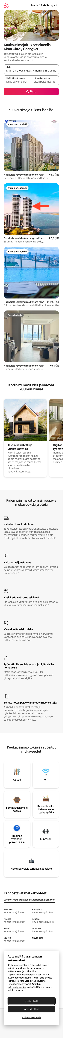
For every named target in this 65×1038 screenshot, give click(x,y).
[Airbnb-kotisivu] (6, 5)
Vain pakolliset (31, 1009)
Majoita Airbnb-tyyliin (44, 5)
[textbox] (17, 82)
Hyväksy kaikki (31, 1001)
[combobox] (31, 71)
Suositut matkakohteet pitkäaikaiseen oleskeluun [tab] (29, 899)
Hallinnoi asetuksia (31, 1017)
